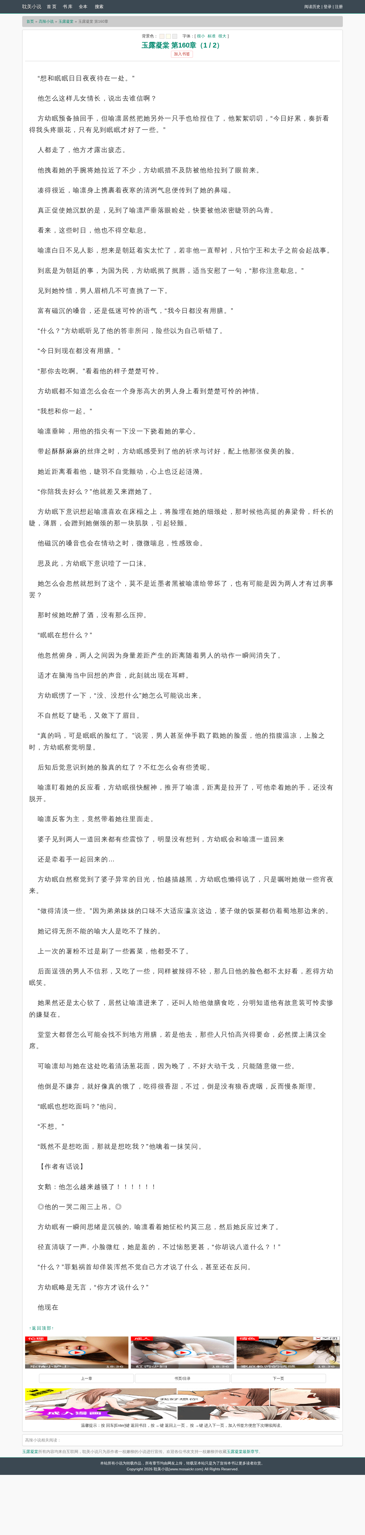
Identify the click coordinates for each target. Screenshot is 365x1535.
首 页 (51, 6)
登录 (328, 6)
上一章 (86, 1378)
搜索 (99, 6)
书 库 (67, 6)
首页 (30, 21)
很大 (222, 36)
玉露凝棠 (66, 21)
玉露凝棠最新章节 (243, 1451)
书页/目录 (182, 1378)
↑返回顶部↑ (41, 1328)
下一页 (278, 1378)
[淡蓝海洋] (162, 36)
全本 (83, 6)
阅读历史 (312, 6)
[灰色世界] (174, 36)
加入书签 (182, 54)
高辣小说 (46, 21)
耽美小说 (31, 6)
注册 (339, 6)
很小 (201, 36)
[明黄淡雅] (168, 36)
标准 (212, 36)
